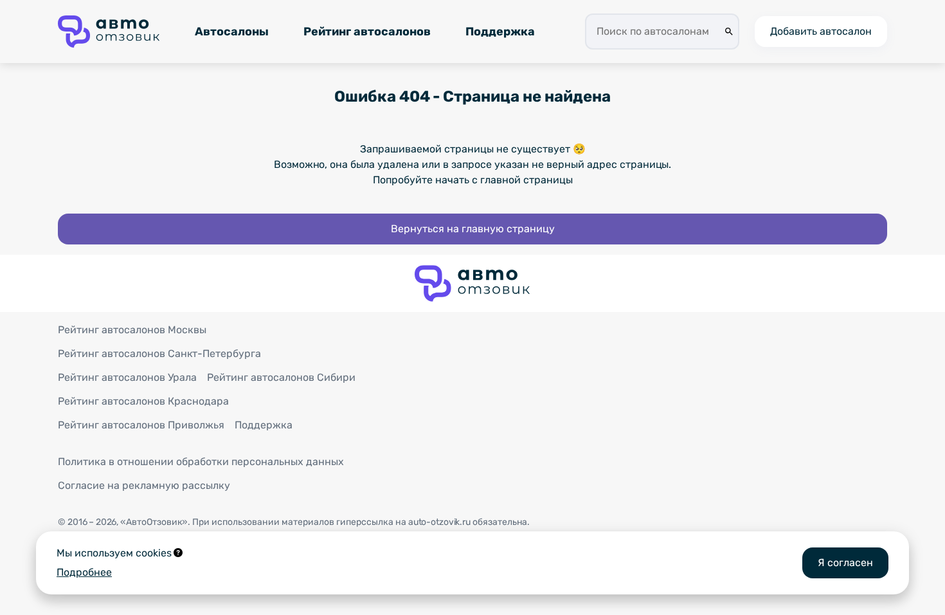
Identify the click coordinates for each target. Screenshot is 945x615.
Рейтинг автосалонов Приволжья (141, 425)
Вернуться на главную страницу (473, 229)
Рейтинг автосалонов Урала (127, 377)
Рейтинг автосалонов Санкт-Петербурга (159, 353)
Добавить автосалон (821, 31)
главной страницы (526, 180)
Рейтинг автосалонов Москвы (132, 330)
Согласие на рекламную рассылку (144, 485)
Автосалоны (232, 31)
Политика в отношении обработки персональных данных (201, 461)
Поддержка (500, 31)
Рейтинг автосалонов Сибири (281, 377)
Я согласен (845, 562)
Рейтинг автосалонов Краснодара (143, 401)
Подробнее (84, 572)
